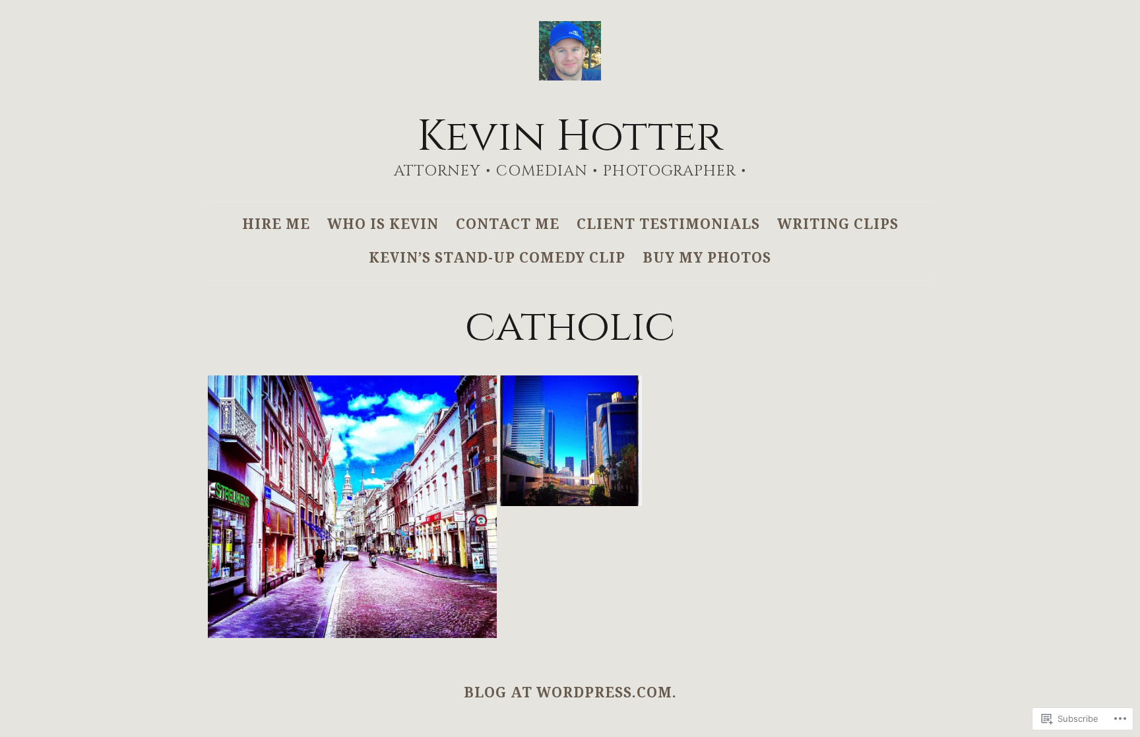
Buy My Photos (707, 257)
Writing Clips (838, 223)
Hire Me (276, 223)
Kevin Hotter (570, 137)
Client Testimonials (668, 223)
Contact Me (507, 223)
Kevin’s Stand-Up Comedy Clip (497, 257)
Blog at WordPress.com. (570, 692)
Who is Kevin (383, 223)
